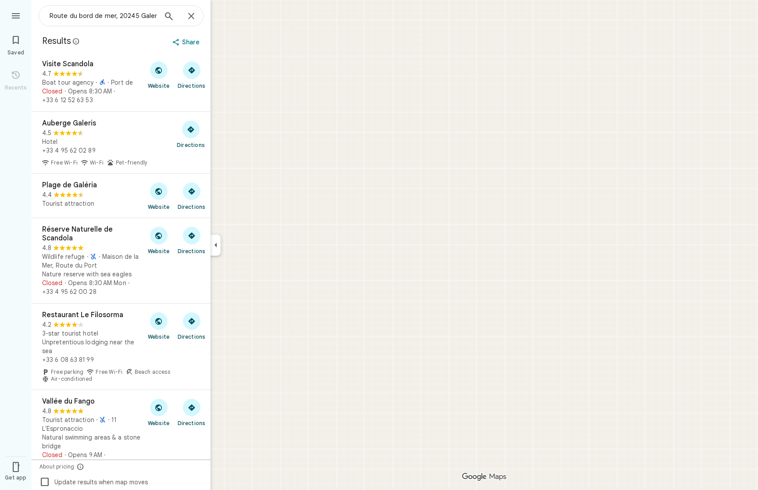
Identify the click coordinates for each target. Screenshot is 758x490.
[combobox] (103, 16)
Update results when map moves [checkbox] (93, 482)
